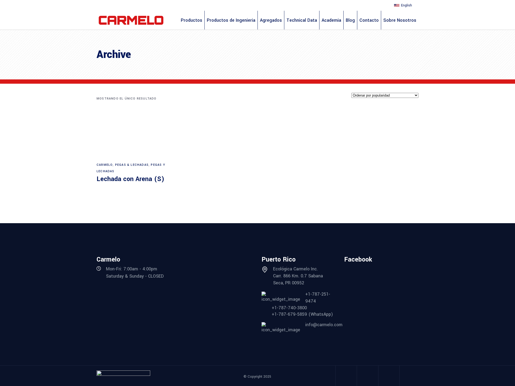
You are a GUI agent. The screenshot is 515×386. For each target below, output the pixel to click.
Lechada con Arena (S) (130, 179)
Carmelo (105, 165)
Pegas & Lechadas (132, 165)
